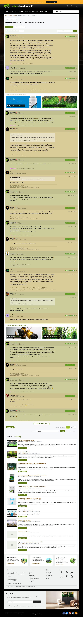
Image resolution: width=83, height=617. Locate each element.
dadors (12, 128)
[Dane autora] (76, 36)
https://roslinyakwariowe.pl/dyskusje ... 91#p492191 (22, 264)
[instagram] (73, 614)
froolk (11, 293)
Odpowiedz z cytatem (70, 36)
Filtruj (22, 31)
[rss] (76, 614)
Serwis (41, 11)
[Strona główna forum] (7, 11)
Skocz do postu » (22, 448)
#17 (76, 368)
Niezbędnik (27, 11)
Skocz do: (33, 431)
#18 (76, 383)
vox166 (12, 315)
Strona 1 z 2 (62, 427)
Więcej (36, 606)
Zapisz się (37, 601)
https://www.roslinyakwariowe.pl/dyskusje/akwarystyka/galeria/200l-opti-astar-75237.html (28, 88)
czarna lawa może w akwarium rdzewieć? (30, 542)
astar (11, 77)
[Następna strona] (74, 427)
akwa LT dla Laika (24, 520)
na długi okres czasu (26, 440)
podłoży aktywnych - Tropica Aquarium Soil (31, 486)
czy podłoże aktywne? (25, 510)
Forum (6, 15)
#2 (76, 71)
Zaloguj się (8, 31)
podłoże (36, 118)
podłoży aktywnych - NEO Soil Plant (29, 498)
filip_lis (19, 583)
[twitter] (66, 614)
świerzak (12, 395)
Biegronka (12, 35)
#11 (76, 242)
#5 (76, 132)
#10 (76, 226)
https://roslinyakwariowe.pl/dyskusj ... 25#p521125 (19, 154)
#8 (76, 195)
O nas (30, 572)
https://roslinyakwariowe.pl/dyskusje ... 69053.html (30, 155)
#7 (76, 176)
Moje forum (35, 11)
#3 (76, 82)
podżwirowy (23, 452)
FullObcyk (12, 67)
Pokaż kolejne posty (42, 423)
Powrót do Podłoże (11, 19)
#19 (76, 399)
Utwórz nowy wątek (20, 27)
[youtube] (70, 614)
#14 (76, 297)
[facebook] (63, 613)
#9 (76, 211)
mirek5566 (13, 253)
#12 (76, 257)
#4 (76, 116)
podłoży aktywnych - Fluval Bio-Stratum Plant (32, 475)
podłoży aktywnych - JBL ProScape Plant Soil (32, 463)
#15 (76, 319)
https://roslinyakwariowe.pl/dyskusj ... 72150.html (21, 265)
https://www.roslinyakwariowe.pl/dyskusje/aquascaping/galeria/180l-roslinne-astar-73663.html (27, 90)
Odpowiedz (9, 27)
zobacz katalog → (51, 2)
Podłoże (15, 15)
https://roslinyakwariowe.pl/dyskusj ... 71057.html (18, 266)
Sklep (46, 11)
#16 (76, 347)
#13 (76, 274)
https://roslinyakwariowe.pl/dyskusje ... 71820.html (25, 63)
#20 (76, 414)
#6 (76, 163)
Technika (10, 15)
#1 (76, 40)
